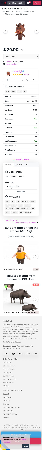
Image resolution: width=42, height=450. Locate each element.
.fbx (7, 91)
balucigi (17, 71)
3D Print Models (9, 366)
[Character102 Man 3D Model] (21, 254)
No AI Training (11, 64)
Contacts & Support (12, 390)
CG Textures (7, 373)
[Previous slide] (5, 31)
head (20, 205)
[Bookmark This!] (36, 264)
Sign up (37, 3)
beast (33, 201)
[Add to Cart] (31, 264)
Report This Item (22, 160)
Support (6, 394)
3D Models (7, 362)
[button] (36, 256)
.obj (19, 91)
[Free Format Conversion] (25, 91)
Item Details (8, 165)
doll (7, 205)
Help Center (7, 397)
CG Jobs (6, 386)
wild (21, 212)
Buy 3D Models (10, 359)
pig (13, 201)
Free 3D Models (9, 369)
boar (7, 201)
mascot (14, 212)
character (9, 208)
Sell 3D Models (8, 376)
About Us (7, 321)
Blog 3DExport (8, 383)
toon (7, 212)
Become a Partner (10, 379)
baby (23, 208)
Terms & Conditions (10, 414)
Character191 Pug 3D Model (25, 223)
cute (17, 208)
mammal (25, 201)
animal (13, 205)
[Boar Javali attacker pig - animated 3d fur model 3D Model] (21, 297)
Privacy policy (8, 411)
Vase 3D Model (11, 220)
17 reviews (26, 74)
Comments (19, 165)
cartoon (27, 205)
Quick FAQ (7, 401)
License (6, 404)
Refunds (6, 417)
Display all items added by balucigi (21, 236)
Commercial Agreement (11, 407)
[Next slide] (37, 31)
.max (13, 91)
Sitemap (23, 430)
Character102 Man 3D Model (13, 269)
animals (28, 212)
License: (9, 62)
